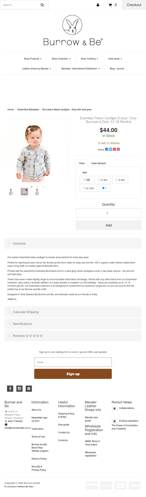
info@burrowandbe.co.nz (18, 427)
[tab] (73, 243)
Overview (19, 243)
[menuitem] (107, 148)
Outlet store (37, 428)
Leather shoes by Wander (35, 68)
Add (109, 225)
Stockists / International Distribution (79, 68)
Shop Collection (60, 58)
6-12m (90, 188)
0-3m (103, 180)
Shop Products (32, 58)
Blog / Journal (117, 68)
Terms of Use (38, 436)
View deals (114, 58)
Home (10, 109)
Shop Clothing (88, 58)
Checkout (134, 4)
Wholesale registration (91, 454)
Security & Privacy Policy (39, 468)
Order (82, 163)
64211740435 (15, 421)
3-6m (121, 180)
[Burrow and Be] (73, 30)
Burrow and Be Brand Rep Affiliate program (40, 447)
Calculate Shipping (26, 312)
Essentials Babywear (28, 109)
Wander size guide (91, 419)
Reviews (19, 335)
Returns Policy (39, 458)
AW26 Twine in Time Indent (92, 442)
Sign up (73, 374)
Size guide (63, 424)
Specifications (22, 323)
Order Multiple (98, 163)
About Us (36, 409)
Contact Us (64, 432)
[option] (37, 149)
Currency (63, 440)
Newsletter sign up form (40, 419)
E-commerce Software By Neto (19, 486)
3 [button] (43, 187)
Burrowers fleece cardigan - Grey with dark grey (66, 109)
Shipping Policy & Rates (66, 415)
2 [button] (37, 187)
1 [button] (32, 187)
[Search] (42, 5)
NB (88, 180)
